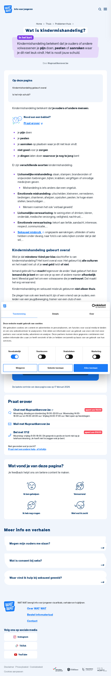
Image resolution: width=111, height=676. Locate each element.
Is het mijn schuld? (21, 94)
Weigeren (20, 368)
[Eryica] (58, 669)
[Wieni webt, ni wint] (102, 669)
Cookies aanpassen (13, 671)
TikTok (22, 645)
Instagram (23, 637)
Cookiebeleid (36, 667)
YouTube (22, 654)
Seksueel (29, 232)
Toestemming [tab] (19, 314)
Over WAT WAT (36, 608)
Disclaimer (9, 667)
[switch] (42, 357)
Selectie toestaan (56, 368)
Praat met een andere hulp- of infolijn (27, 449)
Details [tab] (55, 314)
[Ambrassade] (72, 669)
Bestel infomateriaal (40, 614)
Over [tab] (91, 314)
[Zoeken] (100, 9)
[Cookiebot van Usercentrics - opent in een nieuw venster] (96, 306)
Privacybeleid (21, 667)
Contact (32, 621)
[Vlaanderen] (87, 669)
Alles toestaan (90, 368)
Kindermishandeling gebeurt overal (29, 88)
